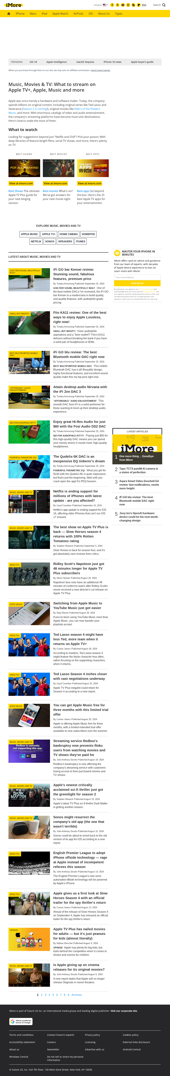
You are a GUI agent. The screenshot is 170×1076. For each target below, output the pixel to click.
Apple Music (16, 604)
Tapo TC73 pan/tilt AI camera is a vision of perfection (138, 470)
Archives (77, 995)
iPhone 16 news (112, 61)
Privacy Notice (149, 291)
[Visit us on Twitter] (118, 5)
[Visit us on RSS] (133, 5)
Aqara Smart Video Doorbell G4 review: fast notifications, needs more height (139, 485)
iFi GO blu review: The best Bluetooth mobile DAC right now (136, 501)
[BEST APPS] (93, 168)
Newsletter (53, 1049)
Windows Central (18, 1056)
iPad (44, 13)
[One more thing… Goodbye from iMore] (137, 449)
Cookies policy (130, 1034)
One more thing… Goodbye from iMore (136, 458)
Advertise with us (94, 1049)
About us (14, 1049)
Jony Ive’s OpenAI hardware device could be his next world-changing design (138, 517)
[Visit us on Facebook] (112, 5)
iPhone (20, 13)
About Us (104, 13)
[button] (159, 5)
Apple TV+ (15, 565)
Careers (51, 1042)
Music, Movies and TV (21, 492)
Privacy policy (92, 1034)
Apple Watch (60, 13)
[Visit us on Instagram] (128, 5)
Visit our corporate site (124, 1010)
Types (118, 13)
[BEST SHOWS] (24, 168)
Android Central (132, 1049)
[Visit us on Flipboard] (139, 5)
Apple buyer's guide (142, 61)
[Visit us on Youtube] (123, 5)
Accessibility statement (22, 1042)
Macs (33, 13)
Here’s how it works (100, 70)
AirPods (78, 13)
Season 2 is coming (35, 109)
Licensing (90, 1042)
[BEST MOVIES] (59, 168)
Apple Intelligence (56, 61)
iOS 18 (33, 61)
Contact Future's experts (60, 1034)
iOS (91, 13)
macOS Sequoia (85, 61)
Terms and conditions (21, 1034)
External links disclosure (136, 1042)
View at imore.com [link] (21, 183)
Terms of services (146, 289)
